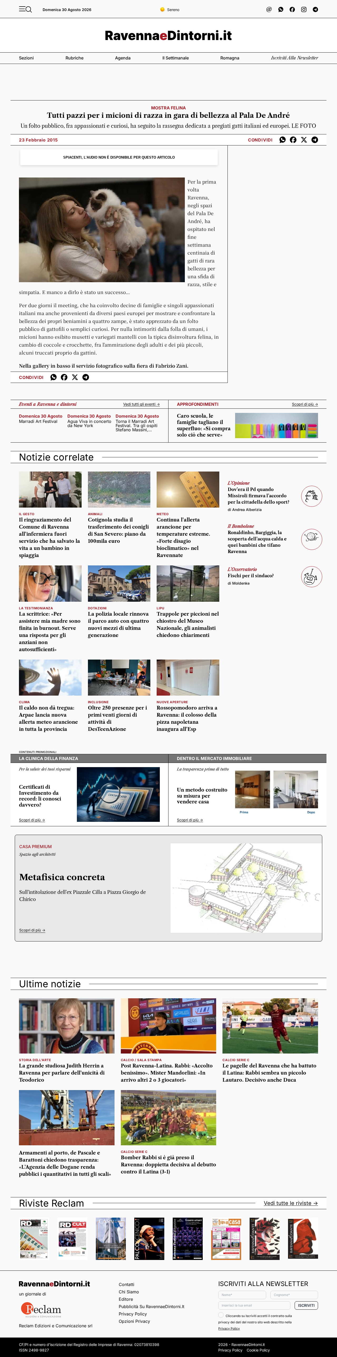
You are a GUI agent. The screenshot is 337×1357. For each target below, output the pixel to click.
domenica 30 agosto (40, 416)
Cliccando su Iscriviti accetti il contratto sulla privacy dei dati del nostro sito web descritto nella (255, 1322)
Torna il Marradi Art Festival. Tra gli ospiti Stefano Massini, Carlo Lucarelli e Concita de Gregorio (136, 425)
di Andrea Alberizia (245, 509)
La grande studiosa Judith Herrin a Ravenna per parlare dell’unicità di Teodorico (62, 1073)
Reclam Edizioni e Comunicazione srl (55, 1325)
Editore (126, 1299)
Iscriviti (306, 1305)
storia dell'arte (35, 1060)
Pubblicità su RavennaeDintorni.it (151, 1306)
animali (95, 514)
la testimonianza (36, 608)
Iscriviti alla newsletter (294, 57)
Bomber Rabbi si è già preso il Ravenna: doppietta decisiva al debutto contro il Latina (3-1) (168, 1165)
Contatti (126, 1284)
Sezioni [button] (26, 57)
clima (24, 702)
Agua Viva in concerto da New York (89, 423)
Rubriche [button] (74, 57)
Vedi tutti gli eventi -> (141, 404)
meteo (162, 514)
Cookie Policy (258, 1350)
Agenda (123, 57)
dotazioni (97, 608)
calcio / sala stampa (141, 1060)
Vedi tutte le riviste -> (291, 1203)
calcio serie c (235, 1060)
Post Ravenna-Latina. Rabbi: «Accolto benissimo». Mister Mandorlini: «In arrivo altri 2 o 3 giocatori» (167, 1073)
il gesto (26, 514)
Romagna (229, 57)
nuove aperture (172, 702)
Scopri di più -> (305, 404)
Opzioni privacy (134, 1321)
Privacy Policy (133, 1314)
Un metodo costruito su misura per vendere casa (202, 796)
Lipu (160, 608)
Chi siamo (129, 1291)
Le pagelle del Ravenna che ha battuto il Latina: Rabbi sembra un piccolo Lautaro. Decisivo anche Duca (269, 1073)
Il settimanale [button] (175, 57)
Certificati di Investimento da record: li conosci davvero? (40, 796)
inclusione (98, 702)
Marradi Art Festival (38, 421)
